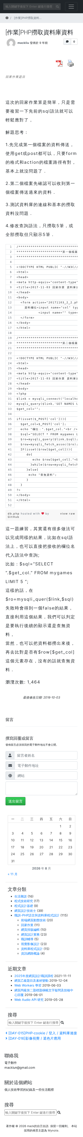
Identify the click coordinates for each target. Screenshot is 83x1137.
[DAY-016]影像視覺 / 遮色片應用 (34, 1038)
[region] (41, 376)
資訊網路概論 (30, 953)
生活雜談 (20, 896)
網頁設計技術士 (25, 910)
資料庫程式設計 (32, 949)
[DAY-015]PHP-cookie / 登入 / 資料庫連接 (42, 1033)
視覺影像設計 (30, 944)
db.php (14, 513)
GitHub (13, 516)
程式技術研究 (23, 901)
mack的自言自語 (37, 1126)
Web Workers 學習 (27, 985)
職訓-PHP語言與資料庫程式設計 (37, 915)
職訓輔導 (27, 939)
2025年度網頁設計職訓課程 (33, 976)
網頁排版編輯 (30, 929)
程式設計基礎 (23, 906)
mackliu (23, 43)
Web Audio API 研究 (29, 999)
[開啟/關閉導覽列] (71, 6)
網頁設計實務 (30, 934)
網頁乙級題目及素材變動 (31, 980)
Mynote (53, 1130)
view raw (67, 513)
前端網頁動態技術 (33, 920)
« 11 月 (12, 874)
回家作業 (27, 925)
